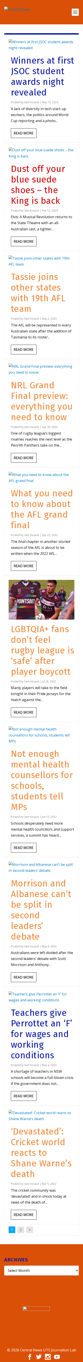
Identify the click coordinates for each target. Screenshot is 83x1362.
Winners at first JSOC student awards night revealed (42, 76)
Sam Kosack (31, 102)
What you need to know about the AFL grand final (42, 509)
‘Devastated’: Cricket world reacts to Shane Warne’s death (41, 1152)
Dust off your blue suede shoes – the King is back (38, 185)
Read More (23, 133)
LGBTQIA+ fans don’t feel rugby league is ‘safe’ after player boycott (42, 650)
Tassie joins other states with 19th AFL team (38, 293)
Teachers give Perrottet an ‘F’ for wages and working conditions (41, 1034)
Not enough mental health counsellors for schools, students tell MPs (42, 780)
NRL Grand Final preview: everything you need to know (42, 401)
